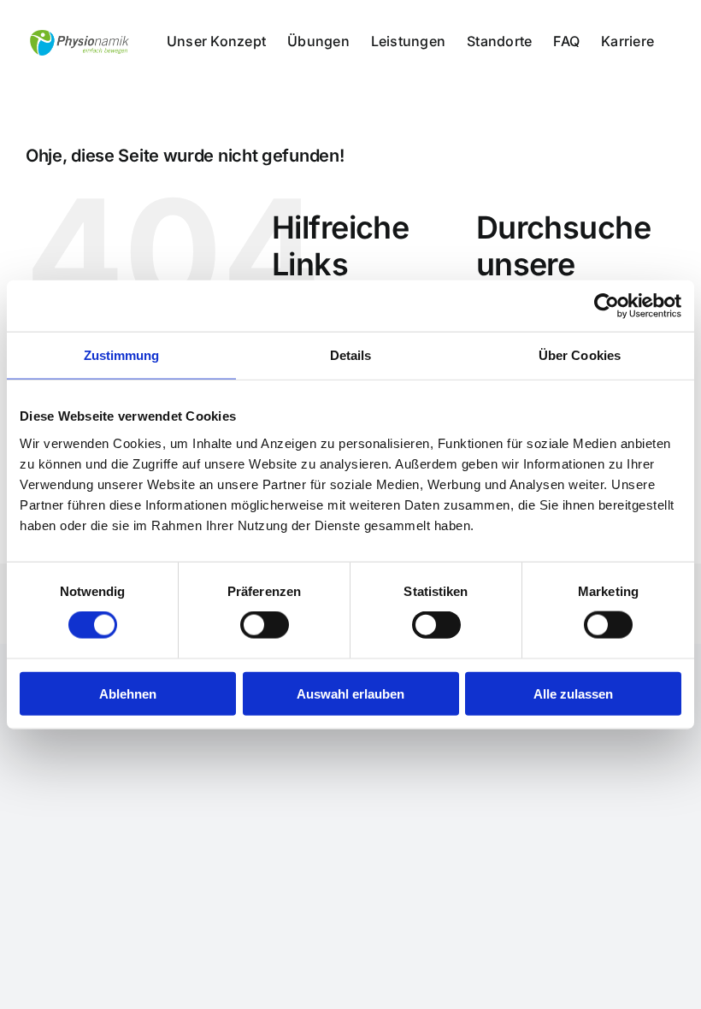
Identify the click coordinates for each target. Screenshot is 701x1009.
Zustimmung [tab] (122, 355)
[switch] (264, 625)
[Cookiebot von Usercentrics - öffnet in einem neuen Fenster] (606, 306)
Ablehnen (127, 693)
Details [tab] (351, 355)
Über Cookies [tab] (580, 355)
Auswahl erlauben (350, 693)
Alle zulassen (573, 693)
